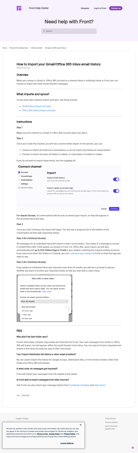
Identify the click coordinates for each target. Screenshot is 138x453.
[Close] (81, 425)
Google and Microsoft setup (55, 48)
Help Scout (99, 385)
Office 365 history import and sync (39, 110)
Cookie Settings (67, 443)
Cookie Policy (54, 434)
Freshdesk (74, 385)
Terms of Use (42, 434)
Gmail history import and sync (36, 106)
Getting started (36, 48)
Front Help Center (39, 8)
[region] (43, 435)
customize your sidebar (80, 253)
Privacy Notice (111, 422)
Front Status (110, 418)
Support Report (22, 418)
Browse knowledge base (19, 48)
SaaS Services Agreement (111, 427)
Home (4, 48)
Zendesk (84, 385)
